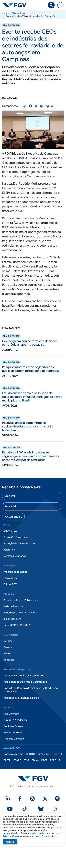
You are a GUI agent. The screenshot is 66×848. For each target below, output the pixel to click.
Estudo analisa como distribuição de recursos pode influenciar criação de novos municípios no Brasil (32, 396)
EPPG (53, 760)
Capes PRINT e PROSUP (16, 625)
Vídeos (7, 653)
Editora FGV (10, 584)
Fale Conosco (11, 713)
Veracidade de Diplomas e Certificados (25, 681)
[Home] (16, 5)
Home (5, 13)
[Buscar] (51, 5)
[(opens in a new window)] (8, 799)
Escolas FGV (10, 578)
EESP (26, 760)
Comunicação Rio (13, 754)
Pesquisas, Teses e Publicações (20, 600)
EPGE (44, 760)
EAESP (7, 760)
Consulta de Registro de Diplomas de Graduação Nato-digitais (30, 690)
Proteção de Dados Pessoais (19, 543)
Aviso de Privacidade (43, 836)
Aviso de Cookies (12, 836)
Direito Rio (43, 754)
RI (60, 760)
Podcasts (8, 659)
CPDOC (30, 754)
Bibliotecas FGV (12, 618)
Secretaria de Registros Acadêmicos (23, 675)
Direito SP (57, 754)
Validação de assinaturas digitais (21, 697)
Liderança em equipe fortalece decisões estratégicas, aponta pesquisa (30, 343)
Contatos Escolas (13, 726)
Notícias (7, 640)
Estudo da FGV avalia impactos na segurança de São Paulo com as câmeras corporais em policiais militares (30, 456)
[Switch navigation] (60, 5)
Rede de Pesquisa (13, 606)
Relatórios (9, 549)
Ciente (10, 841)
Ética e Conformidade (15, 537)
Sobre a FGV (10, 530)
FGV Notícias (18, 13)
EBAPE (17, 760)
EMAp (35, 760)
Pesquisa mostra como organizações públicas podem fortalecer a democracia (30, 369)
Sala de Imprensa (13, 732)
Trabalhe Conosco (13, 738)
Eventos (7, 647)
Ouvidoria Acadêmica (15, 719)
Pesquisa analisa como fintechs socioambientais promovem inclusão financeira (27, 426)
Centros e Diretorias (14, 555)
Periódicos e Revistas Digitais (19, 612)
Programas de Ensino (15, 571)
